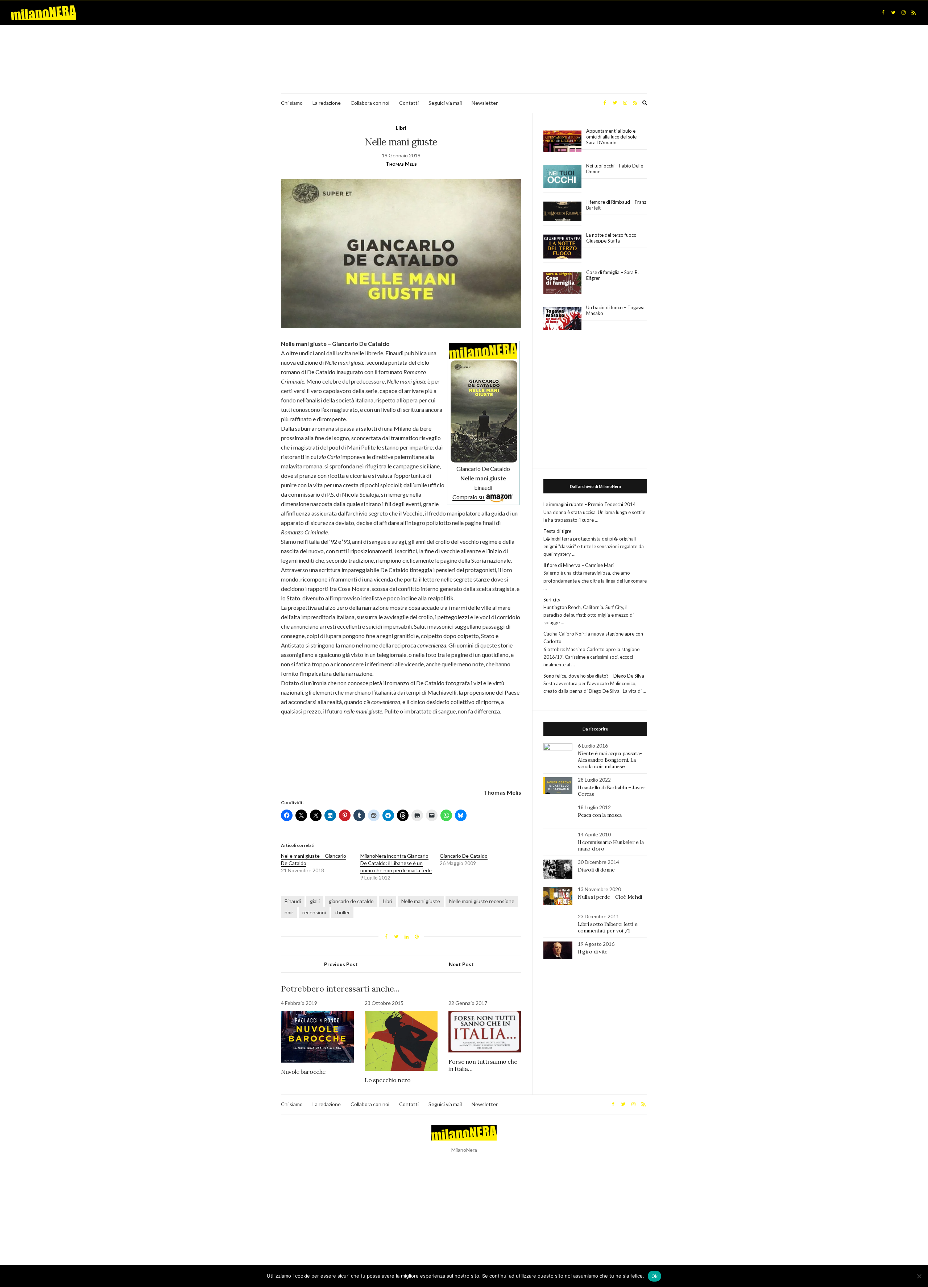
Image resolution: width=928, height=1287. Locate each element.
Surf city (551, 600)
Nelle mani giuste (420, 901)
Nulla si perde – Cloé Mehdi (610, 897)
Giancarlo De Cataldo (464, 856)
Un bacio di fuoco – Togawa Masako (615, 310)
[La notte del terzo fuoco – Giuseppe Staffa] (562, 246)
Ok (654, 1276)
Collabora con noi (370, 103)
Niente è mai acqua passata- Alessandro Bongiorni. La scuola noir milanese (610, 760)
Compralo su (468, 496)
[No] (919, 1276)
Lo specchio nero (388, 1080)
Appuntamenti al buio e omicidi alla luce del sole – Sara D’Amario (613, 136)
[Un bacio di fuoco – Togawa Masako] (562, 318)
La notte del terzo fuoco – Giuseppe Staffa (613, 238)
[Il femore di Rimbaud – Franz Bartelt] (562, 211)
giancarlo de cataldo (351, 901)
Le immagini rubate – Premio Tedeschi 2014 (589, 504)
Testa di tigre (557, 531)
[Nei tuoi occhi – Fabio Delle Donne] (562, 177)
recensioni (314, 912)
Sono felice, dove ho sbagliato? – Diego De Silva (593, 676)
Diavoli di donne (596, 869)
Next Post (461, 964)
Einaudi (293, 901)
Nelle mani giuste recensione (481, 901)
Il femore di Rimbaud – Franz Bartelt (616, 205)
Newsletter (485, 103)
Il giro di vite (593, 951)
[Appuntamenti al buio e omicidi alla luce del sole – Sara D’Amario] (562, 141)
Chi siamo (292, 103)
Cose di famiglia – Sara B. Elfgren (612, 275)
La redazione (326, 103)
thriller (342, 912)
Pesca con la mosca (600, 815)
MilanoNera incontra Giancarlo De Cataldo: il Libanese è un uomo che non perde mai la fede (396, 863)
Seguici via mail (445, 103)
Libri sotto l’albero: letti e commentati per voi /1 (607, 927)
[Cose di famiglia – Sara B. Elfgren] (562, 283)
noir (289, 912)
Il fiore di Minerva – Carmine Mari (578, 565)
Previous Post (341, 964)
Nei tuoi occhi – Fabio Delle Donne (614, 168)
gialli (315, 901)
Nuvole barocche (303, 1071)
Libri (401, 128)
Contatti (409, 103)
